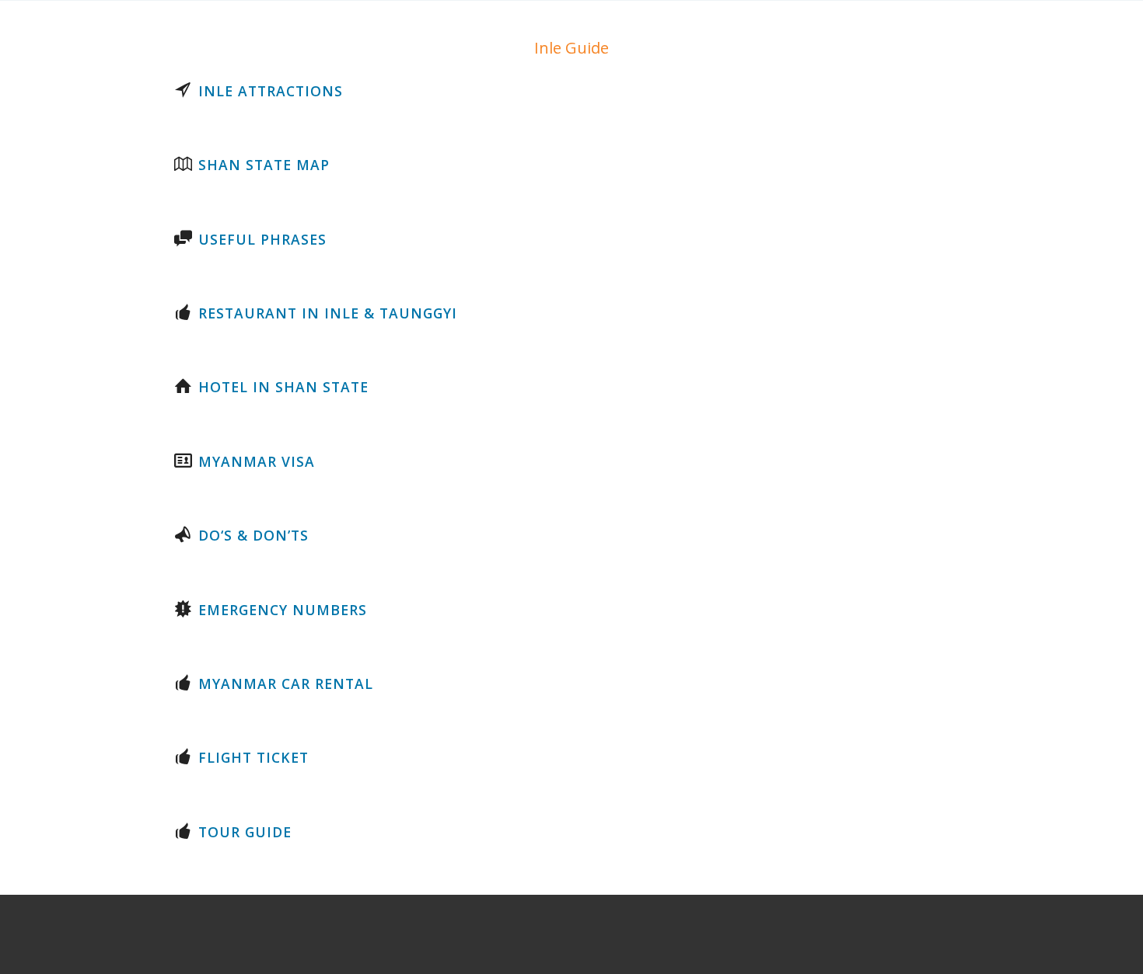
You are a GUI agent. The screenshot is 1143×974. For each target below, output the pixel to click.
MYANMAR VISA (256, 461)
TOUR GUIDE (245, 832)
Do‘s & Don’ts (253, 535)
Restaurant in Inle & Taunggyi (327, 313)
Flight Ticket (253, 757)
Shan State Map (264, 164)
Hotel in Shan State (283, 386)
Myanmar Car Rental (285, 683)
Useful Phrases (262, 239)
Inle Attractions (270, 91)
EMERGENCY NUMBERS (282, 609)
